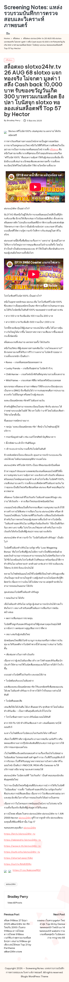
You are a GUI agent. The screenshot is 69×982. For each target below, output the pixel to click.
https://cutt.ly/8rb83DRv (17, 864)
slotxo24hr (25, 817)
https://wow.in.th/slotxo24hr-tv (22, 845)
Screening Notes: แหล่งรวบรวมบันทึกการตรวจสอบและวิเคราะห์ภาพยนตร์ (33, 16)
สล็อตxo (9, 60)
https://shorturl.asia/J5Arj (18, 858)
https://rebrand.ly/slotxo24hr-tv (22, 839)
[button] (15, 902)
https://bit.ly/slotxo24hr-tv (19, 833)
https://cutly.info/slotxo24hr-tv (22, 851)
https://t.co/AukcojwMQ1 (27, 870)
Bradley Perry (18, 897)
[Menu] (8, 33)
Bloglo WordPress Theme (34, 976)
